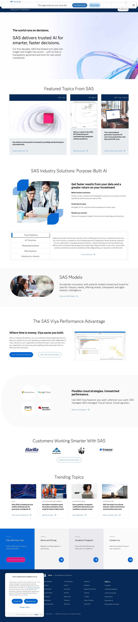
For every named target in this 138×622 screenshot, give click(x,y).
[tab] (30, 235)
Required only (31, 601)
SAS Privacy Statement (33, 587)
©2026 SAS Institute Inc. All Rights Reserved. (68, 614)
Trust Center (49, 614)
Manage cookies (25, 607)
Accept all (17, 601)
